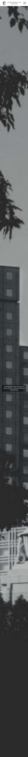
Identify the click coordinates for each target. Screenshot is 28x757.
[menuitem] (24, 3)
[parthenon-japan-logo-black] (11, 3)
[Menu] (24, 3)
